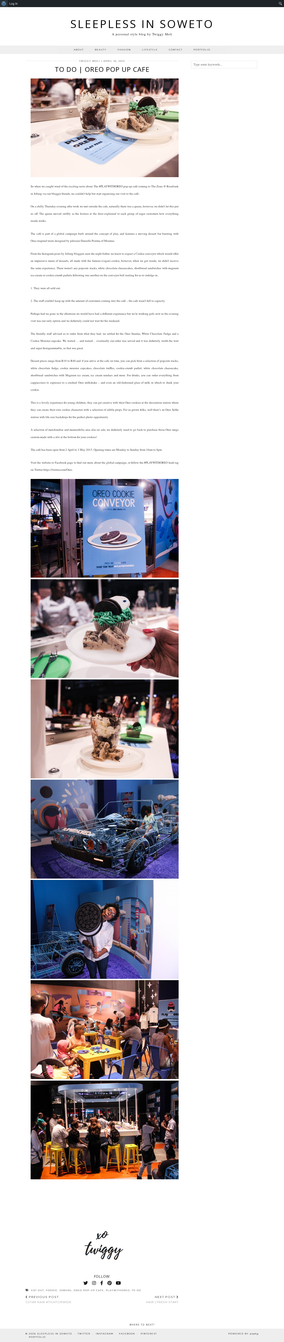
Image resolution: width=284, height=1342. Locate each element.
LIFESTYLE (150, 49)
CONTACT (175, 49)
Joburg (65, 1290)
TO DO (136, 1290)
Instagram (104, 1333)
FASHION (124, 49)
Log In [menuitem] (13, 3)
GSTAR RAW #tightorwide (48, 1299)
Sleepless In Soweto (142, 23)
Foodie (51, 1290)
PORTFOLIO (201, 49)
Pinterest (149, 1333)
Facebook (127, 1333)
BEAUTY (100, 49)
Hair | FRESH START (162, 1299)
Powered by (243, 1333)
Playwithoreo (118, 1290)
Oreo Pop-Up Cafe (89, 1290)
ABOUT (79, 49)
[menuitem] (4, 3)
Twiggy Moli (89, 61)
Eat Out (37, 1290)
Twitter (84, 1333)
